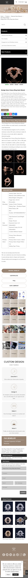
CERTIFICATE (14, 275)
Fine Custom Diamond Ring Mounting (8, 539)
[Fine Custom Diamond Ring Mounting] (8, 532)
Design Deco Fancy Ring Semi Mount (9, 19)
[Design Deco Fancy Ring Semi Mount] (14, 70)
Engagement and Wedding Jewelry (10, 42)
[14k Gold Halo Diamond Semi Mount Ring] (8, 506)
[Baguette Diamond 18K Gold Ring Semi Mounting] (20, 506)
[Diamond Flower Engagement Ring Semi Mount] (20, 519)
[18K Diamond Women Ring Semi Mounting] (20, 532)
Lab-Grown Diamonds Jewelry (9, 45)
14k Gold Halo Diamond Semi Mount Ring (8, 512)
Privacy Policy (15, 571)
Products (7, 16)
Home (2, 16)
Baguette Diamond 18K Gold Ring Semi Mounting (20, 512)
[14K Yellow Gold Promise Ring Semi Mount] (8, 519)
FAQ (14, 280)
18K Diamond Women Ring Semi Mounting (20, 539)
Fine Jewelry (5, 38)
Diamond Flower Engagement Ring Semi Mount (20, 526)
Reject (8, 574)
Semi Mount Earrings (17, 457)
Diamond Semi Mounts (16, 16)
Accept (15, 574)
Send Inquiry (5, 110)
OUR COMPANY (14, 285)
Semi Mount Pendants (7, 458)
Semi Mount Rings (5, 17)
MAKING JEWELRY (14, 270)
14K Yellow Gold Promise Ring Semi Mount (8, 526)
